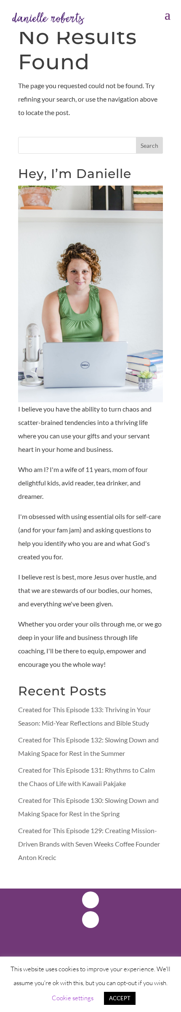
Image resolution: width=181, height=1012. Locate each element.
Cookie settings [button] (72, 998)
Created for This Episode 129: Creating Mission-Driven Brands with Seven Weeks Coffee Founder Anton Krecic (89, 843)
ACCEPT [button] (119, 998)
